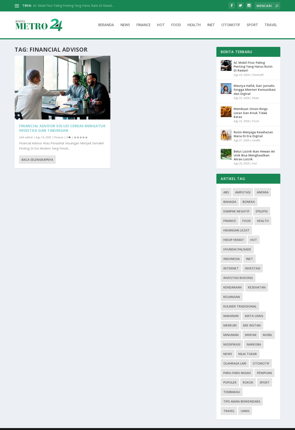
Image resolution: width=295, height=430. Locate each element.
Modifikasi (231, 344)
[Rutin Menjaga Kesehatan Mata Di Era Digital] (226, 135)
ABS (226, 192)
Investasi (252, 268)
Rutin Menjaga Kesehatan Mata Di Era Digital (253, 134)
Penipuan (264, 373)
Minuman (231, 335)
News (125, 25)
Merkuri (230, 325)
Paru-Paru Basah (237, 373)
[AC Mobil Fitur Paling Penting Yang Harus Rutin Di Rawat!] (226, 65)
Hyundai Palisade (237, 249)
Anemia (262, 192)
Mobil (267, 335)
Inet (211, 25)
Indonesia (231, 259)
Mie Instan (252, 325)
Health (194, 25)
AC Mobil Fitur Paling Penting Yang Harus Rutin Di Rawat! (253, 66)
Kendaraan (232, 287)
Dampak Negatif (236, 211)
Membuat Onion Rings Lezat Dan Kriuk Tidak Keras (251, 113)
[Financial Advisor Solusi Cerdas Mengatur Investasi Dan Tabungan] (62, 87)
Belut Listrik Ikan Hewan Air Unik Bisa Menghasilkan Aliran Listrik (254, 155)
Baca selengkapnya (37, 160)
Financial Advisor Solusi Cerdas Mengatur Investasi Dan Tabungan (62, 128)
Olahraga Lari (234, 363)
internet (231, 268)
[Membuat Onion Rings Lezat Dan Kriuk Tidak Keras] (226, 111)
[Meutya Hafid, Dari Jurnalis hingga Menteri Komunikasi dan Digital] (226, 88)
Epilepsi (262, 211)
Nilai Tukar (247, 354)
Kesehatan (257, 287)
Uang (245, 411)
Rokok (248, 382)
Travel (271, 25)
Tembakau (231, 392)
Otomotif (230, 25)
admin (29, 137)
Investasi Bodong (238, 278)
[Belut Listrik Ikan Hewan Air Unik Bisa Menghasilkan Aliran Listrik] (226, 154)
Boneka (249, 202)
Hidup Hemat (233, 240)
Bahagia (229, 202)
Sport (252, 25)
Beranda (106, 25)
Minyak (251, 335)
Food (176, 25)
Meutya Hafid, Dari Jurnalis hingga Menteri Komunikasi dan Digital (255, 90)
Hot (161, 25)
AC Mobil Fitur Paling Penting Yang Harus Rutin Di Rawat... (73, 5)
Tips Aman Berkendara (241, 401)
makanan (231, 316)
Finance (143, 25)
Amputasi (243, 192)
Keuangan (231, 297)
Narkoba (254, 344)
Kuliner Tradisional (240, 306)
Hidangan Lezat (236, 230)
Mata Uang (254, 316)
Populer (229, 382)
